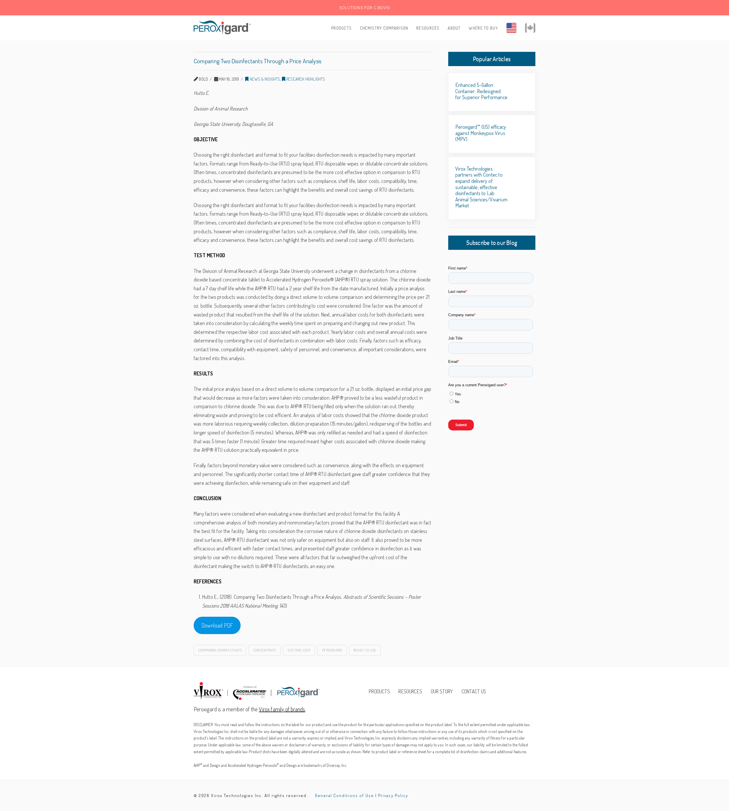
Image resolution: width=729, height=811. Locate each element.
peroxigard (332, 650)
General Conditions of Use (344, 795)
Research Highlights (305, 79)
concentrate (264, 650)
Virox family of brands (282, 709)
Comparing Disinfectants (220, 650)
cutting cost (299, 650)
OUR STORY (442, 691)
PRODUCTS (379, 691)
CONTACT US (474, 691)
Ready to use (364, 650)
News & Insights (264, 79)
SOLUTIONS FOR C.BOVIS (364, 7)
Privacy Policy (393, 795)
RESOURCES (410, 691)
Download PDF (217, 625)
